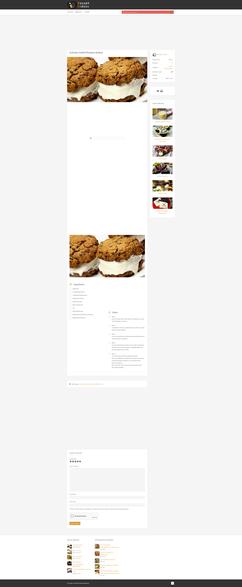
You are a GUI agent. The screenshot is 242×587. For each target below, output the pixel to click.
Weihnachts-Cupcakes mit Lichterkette (162, 140)
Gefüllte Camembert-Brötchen (109, 565)
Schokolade (91, 384)
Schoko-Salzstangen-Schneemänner (162, 212)
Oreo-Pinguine (162, 158)
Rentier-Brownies (162, 176)
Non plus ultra (77, 550)
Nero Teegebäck (77, 556)
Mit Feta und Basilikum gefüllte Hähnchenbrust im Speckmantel (109, 572)
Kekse (85, 384)
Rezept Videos (163, 54)
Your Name (72, 494)
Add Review (72, 459)
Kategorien (78, 12)
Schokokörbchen (78, 545)
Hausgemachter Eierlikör (162, 121)
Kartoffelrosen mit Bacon (107, 559)
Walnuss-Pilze (162, 193)
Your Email (72, 501)
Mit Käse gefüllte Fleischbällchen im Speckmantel (109, 546)
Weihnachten (99, 384)
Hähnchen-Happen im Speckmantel (106, 553)
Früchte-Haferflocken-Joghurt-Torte (82, 570)
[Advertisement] (56, 31)
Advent (81, 384)
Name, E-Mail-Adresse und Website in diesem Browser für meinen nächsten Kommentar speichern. (100, 509)
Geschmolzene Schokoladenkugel (78, 563)
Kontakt (87, 12)
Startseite (70, 12)
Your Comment (73, 466)
